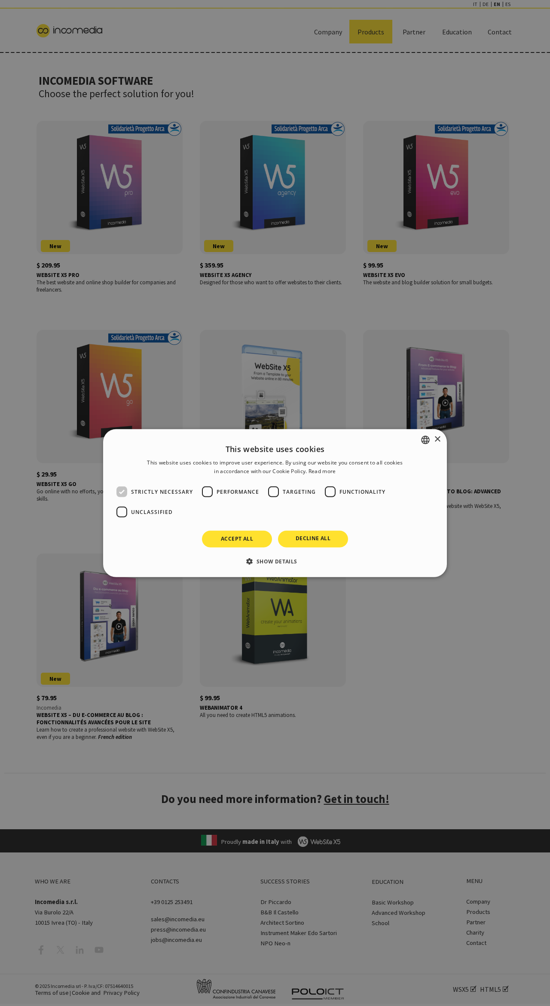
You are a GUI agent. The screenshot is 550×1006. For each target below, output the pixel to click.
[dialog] (275, 503)
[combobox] (425, 439)
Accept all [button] (237, 538)
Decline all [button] (313, 538)
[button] (275, 561)
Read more (322, 471)
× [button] (437, 439)
